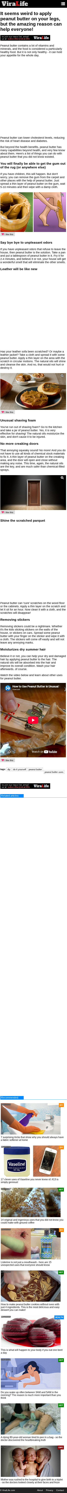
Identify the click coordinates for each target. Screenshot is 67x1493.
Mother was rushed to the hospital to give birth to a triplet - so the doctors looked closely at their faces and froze (32, 1481)
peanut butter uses (54, 772)
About (40, 1490)
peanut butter (35, 769)
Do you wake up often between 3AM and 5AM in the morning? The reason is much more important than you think (31, 1395)
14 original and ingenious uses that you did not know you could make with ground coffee (32, 1221)
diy (8, 769)
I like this (8, 234)
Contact (60, 1490)
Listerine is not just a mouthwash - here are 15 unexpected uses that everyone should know (26, 1263)
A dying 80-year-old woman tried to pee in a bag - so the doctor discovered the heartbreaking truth (31, 1438)
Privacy (49, 1490)
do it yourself (19, 769)
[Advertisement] (33, 98)
